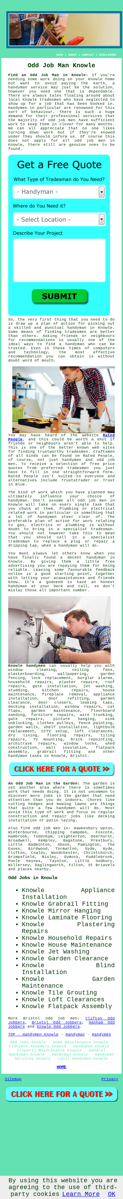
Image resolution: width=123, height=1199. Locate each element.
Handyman (75, 1034)
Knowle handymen (26, 666)
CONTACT (88, 54)
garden (100, 783)
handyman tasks (25, 756)
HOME (59, 54)
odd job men (62, 120)
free (110, 562)
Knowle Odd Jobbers (58, 1027)
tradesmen (50, 100)
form (107, 472)
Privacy (109, 1079)
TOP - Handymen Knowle (33, 1034)
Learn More (81, 1194)
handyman (76, 328)
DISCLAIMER (107, 54)
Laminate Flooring (80, 917)
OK (111, 1194)
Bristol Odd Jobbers (57, 1022)
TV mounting (48, 739)
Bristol (78, 756)
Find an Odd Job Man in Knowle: (48, 75)
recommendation (25, 356)
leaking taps (96, 703)
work (32, 513)
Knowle (15, 562)
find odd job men (40, 828)
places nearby (33, 869)
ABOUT (72, 54)
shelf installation (66, 727)
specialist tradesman (87, 529)
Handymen (17, 108)
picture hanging (74, 719)
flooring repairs (69, 735)
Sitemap (13, 1079)
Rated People (97, 456)
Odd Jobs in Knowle (32, 877)
